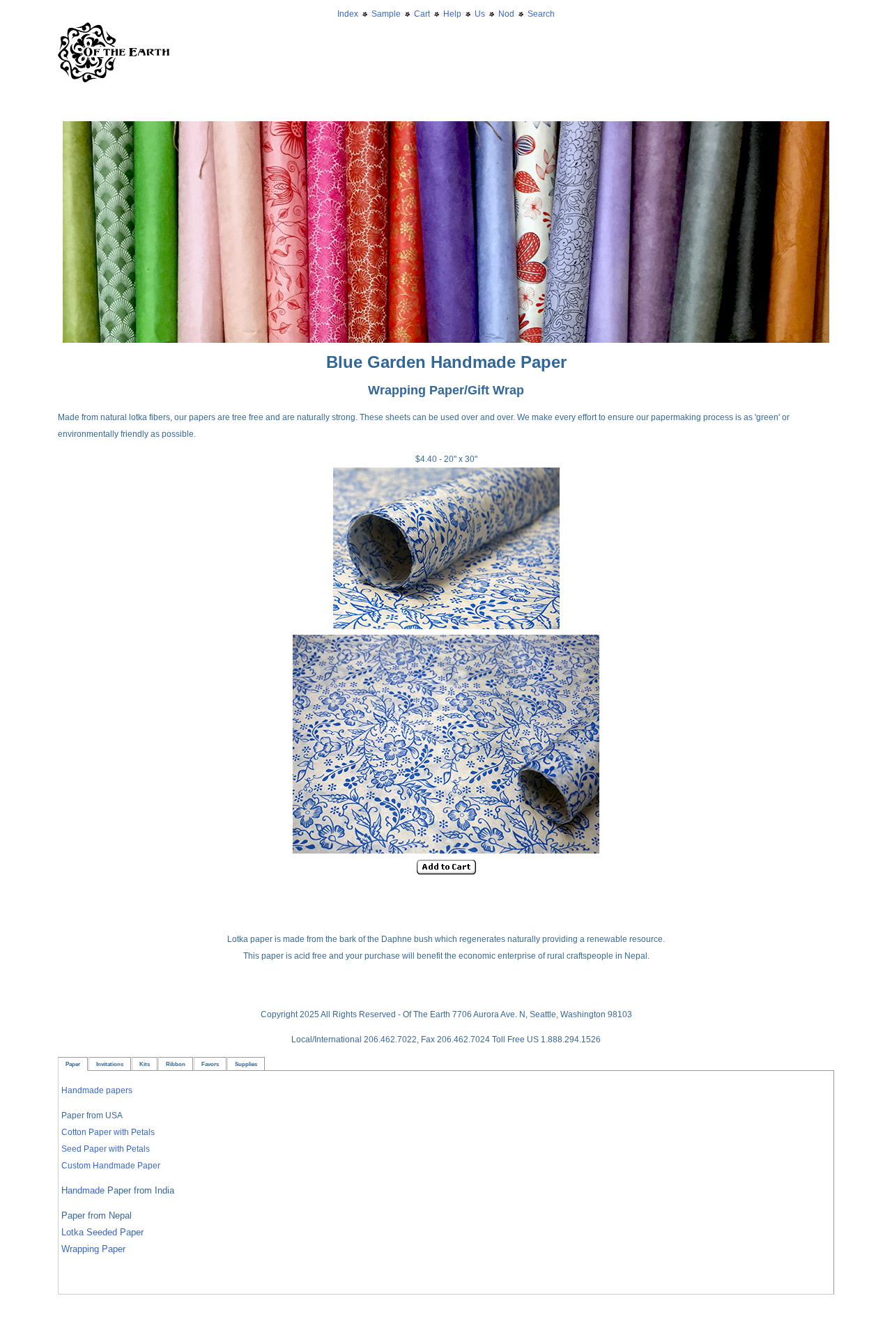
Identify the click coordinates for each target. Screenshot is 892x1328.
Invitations (109, 1063)
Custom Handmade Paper (110, 1166)
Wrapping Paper (93, 1249)
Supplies (246, 1063)
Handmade (84, 1190)
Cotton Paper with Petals (108, 1132)
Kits (144, 1063)
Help (452, 14)
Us (480, 14)
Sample (386, 14)
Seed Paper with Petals (105, 1149)
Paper (73, 1063)
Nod (506, 14)
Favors (210, 1063)
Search (541, 14)
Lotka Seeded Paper (102, 1232)
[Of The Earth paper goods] (446, 129)
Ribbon (175, 1063)
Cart (422, 14)
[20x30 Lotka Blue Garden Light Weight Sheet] (446, 626)
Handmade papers (96, 1090)
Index (347, 14)
